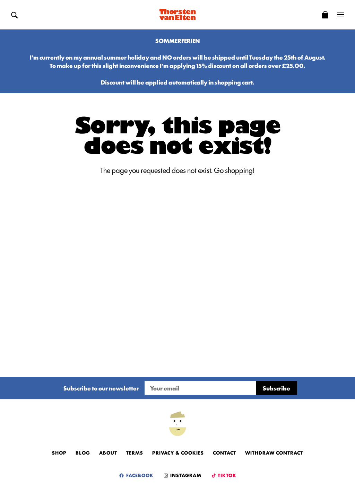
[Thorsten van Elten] (177, 14)
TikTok (226, 475)
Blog (83, 452)
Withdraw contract (274, 452)
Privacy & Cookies (178, 452)
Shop (59, 452)
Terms (134, 452)
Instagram (185, 475)
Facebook (139, 475)
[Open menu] (340, 14)
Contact (224, 452)
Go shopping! (234, 170)
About (108, 452)
